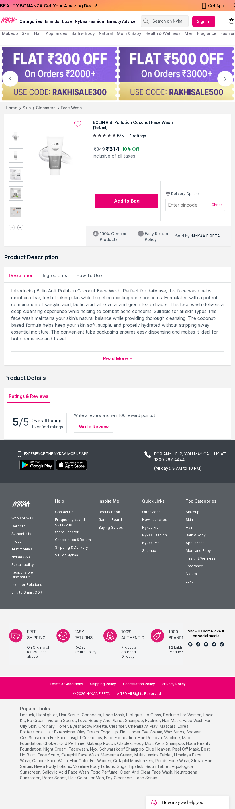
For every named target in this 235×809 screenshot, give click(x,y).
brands (52, 21)
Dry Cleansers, (120, 777)
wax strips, (174, 731)
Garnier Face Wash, (50, 760)
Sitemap (149, 550)
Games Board (110, 519)
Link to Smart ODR (26, 592)
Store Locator (67, 532)
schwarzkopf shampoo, (122, 749)
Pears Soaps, (54, 777)
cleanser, (118, 726)
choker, (50, 743)
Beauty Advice (121, 21)
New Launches (154, 519)
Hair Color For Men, (86, 777)
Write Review (94, 426)
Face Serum (146, 777)
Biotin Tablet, (158, 766)
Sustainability (22, 564)
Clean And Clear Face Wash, (146, 772)
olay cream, (88, 731)
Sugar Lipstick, (130, 766)
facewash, (79, 749)
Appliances (195, 543)
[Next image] (20, 228)
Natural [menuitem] (106, 33)
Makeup (192, 512)
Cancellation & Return (73, 540)
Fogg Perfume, (105, 772)
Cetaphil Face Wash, (80, 754)
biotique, (134, 714)
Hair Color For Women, (91, 760)
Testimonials (22, 549)
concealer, (92, 714)
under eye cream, (146, 731)
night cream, (55, 749)
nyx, (94, 749)
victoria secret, (62, 720)
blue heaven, (158, 749)
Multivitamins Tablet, (153, 754)
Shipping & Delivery (71, 547)
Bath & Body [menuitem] (83, 33)
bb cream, (36, 720)
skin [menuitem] (26, 33)
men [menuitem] (189, 33)
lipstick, (27, 714)
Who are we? (22, 518)
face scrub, (49, 754)
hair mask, (172, 720)
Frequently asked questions (70, 521)
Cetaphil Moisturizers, (133, 760)
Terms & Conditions (66, 684)
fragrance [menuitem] (206, 33)
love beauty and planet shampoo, (111, 720)
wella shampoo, (170, 743)
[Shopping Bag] (231, 21)
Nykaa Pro (151, 543)
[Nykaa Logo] (9, 20)
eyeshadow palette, (89, 726)
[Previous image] (12, 228)
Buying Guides (111, 527)
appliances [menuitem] (56, 33)
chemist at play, (143, 726)
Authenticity (21, 534)
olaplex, (125, 743)
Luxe (190, 581)
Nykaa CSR (20, 557)
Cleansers (45, 107)
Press (16, 541)
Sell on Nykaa (66, 555)
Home (11, 107)
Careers (18, 526)
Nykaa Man (151, 527)
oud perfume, (72, 743)
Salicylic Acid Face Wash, (66, 772)
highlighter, (47, 714)
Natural (192, 574)
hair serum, (70, 714)
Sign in (204, 21)
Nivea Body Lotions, (53, 766)
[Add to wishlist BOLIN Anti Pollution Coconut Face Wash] (77, 123)
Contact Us (64, 512)
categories (30, 21)
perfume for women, (182, 714)
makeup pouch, (101, 743)
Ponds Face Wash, (172, 760)
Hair (189, 527)
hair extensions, (61, 731)
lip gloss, (153, 714)
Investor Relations (26, 584)
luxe (67, 21)
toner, (63, 726)
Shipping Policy (103, 684)
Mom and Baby (198, 550)
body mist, (144, 743)
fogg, (106, 731)
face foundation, (120, 737)
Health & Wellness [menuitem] (163, 33)
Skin (27, 107)
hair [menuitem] (38, 33)
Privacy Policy (174, 684)
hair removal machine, (159, 737)
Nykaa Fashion (89, 21)
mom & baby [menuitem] (129, 33)
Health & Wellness (201, 558)
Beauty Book (109, 512)
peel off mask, (186, 749)
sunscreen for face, (48, 737)
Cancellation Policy (139, 684)
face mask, (114, 714)
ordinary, (47, 726)
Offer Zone (151, 512)
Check (216, 205)
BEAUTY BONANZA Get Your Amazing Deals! (48, 6)
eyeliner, (153, 720)
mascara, (168, 726)
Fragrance (194, 566)
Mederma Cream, (117, 754)
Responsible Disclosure (22, 574)
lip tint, (120, 731)
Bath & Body (196, 535)
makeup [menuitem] (10, 33)
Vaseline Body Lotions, (94, 766)
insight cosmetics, (86, 737)
